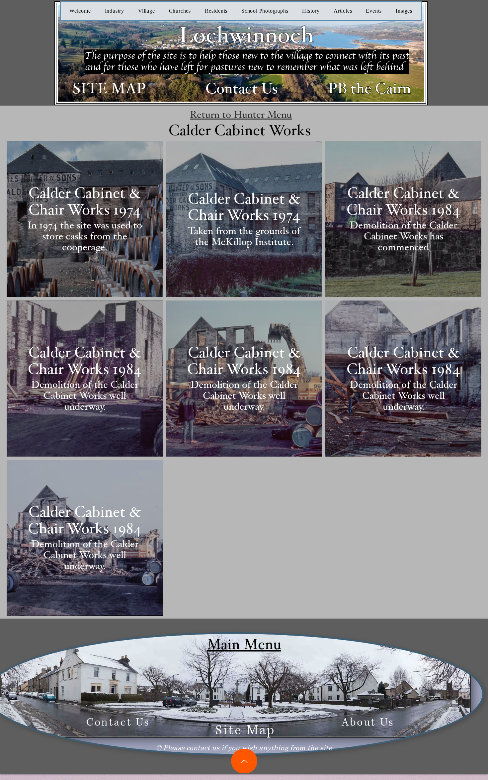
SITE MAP (109, 88)
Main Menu (244, 644)
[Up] (244, 761)
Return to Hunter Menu (241, 115)
